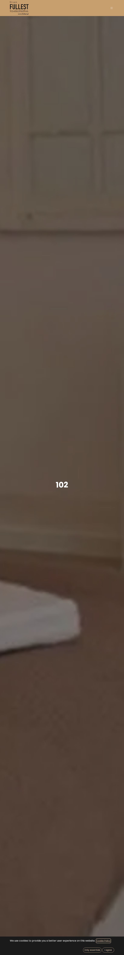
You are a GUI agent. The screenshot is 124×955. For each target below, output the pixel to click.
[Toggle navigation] (111, 8)
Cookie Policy (103, 940)
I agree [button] (108, 950)
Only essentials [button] (92, 950)
